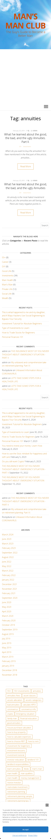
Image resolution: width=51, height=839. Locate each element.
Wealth (5, 298)
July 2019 (6, 638)
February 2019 (9, 661)
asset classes (30, 695)
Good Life (6, 271)
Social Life (6, 293)
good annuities (14, 723)
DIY (3, 266)
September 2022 (9, 552)
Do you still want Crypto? (13, 461)
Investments (27, 146)
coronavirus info (28, 709)
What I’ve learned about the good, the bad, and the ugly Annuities (25, 186)
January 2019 (8, 665)
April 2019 (6, 652)
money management (30, 778)
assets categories (33, 700)
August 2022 (8, 557)
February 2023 (9, 548)
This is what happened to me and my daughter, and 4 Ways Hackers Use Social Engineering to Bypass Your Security (23, 315)
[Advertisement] (25, 76)
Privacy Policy (32, 835)
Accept (25, 829)
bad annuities (13, 704)
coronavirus (12, 709)
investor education (15, 759)
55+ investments (21, 691)
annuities (37, 691)
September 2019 (9, 629)
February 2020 (9, 620)
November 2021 (9, 588)
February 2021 (9, 593)
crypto (10, 713)
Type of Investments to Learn (15, 328)
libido (26, 768)
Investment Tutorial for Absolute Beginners (22, 323)
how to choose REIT (16, 741)
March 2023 (7, 543)
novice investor (14, 782)
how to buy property (16, 732)
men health (12, 778)
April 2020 (6, 611)
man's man (37, 768)
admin (35, 131)
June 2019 (6, 643)
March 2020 (7, 615)
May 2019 (6, 647)
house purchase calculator (19, 727)
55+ (20, 146)
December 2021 (9, 584)
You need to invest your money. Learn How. (22, 445)
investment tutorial (15, 755)
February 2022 (9, 575)
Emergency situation (25, 713)
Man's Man (7, 284)
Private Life (7, 289)
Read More (25, 166)
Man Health (7, 280)
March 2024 (7, 534)
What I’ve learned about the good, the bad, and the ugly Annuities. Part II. (25, 138)
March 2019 (7, 656)
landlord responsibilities (18, 764)
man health (12, 773)
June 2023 (6, 539)
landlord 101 (33, 759)
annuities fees (13, 695)
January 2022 (8, 579)
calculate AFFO (29, 704)
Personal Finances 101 (12, 337)
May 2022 (6, 566)
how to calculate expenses (19, 736)
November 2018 (9, 674)
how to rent (33, 741)
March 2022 (7, 570)
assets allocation (14, 700)
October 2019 (8, 625)
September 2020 (9, 597)
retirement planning (16, 791)
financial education (28, 718)
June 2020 (6, 602)
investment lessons (16, 750)
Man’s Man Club (25, 21)
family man (12, 718)
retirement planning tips (18, 800)
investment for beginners (18, 746)
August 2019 (8, 634)
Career (5, 261)
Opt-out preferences (19, 835)
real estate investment (17, 787)
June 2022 (6, 561)
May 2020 (6, 606)
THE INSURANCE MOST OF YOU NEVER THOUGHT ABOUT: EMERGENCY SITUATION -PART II (25, 354)
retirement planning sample (19, 796)
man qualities (27, 773)
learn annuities (14, 768)
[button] (47, 805)
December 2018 (9, 670)
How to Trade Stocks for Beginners (18, 332)
